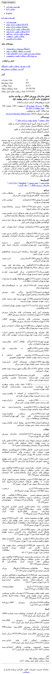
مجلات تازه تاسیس (14, 39)
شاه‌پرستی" (44, 183)
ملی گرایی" (22, 185)
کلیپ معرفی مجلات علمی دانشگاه (15, 66)
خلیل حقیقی (44, 120)
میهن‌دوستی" (32, 183)
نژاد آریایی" (12, 183)
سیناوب (26, 672)
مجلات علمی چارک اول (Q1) (18, 32)
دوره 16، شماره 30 (34, 106)
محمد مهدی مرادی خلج (27, 120)
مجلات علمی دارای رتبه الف (17, 34)
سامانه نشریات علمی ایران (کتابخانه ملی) (23, 53)
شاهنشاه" (22, 183)
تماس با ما (10, 9)
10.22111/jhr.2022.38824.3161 (18, 114)
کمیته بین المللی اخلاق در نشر (18, 51)
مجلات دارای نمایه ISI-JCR (17, 24)
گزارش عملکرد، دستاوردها (12, 69)
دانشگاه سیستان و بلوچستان (18, 49)
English (9, 13)
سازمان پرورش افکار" (39, 185)
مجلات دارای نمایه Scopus (16, 27)
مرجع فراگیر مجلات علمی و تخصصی (21, 56)
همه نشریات (11, 22)
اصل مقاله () (35, 108)
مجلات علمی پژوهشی (15, 36)
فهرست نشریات (13, 7)
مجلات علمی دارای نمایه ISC (18, 29)
